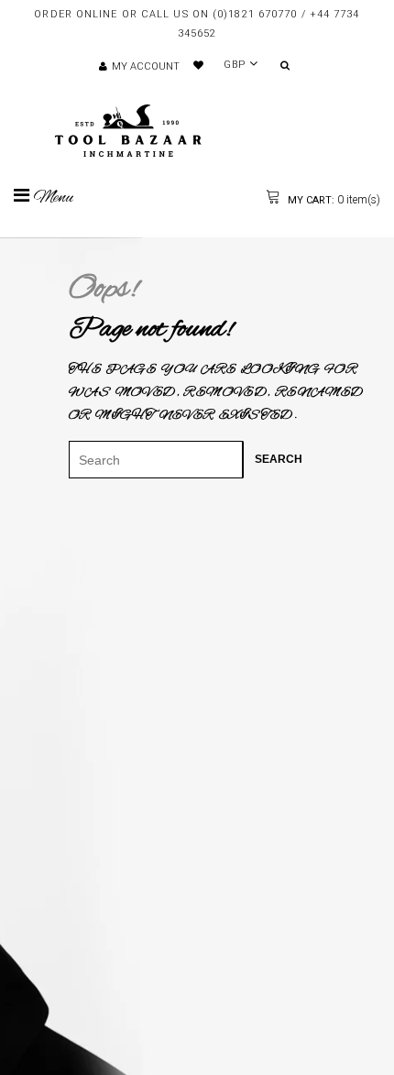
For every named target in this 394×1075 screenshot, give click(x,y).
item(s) (332, 199)
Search (278, 459)
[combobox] (156, 459)
